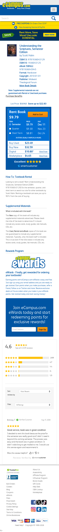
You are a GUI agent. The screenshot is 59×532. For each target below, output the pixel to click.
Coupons (9, 492)
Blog (8, 489)
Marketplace (37, 492)
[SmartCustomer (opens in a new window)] (27, 166)
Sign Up (42, 329)
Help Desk (36, 487)
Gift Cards (36, 484)
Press (8, 498)
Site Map (9, 509)
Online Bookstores (13, 515)
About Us (36, 469)
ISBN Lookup (38, 489)
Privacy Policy (11, 504)
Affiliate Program (39, 475)
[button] (29, 358)
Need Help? (19, 525)
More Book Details (27, 85)
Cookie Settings (12, 507)
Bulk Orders (10, 484)
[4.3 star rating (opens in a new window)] (33, 161)
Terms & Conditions (14, 512)
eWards (9, 495)
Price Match (10, 501)
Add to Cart (38, 114)
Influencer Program (40, 478)
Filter (9, 404)
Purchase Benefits (14, 96)
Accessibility (37, 472)
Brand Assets (38, 481)
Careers (9, 487)
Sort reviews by (11, 393)
